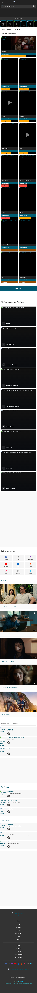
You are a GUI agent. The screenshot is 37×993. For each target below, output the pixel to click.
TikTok (6, 573)
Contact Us (18, 948)
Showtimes (18, 930)
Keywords (9, 29)
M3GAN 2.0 (5, 51)
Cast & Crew (4, 249)
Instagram (30, 559)
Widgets (30, 573)
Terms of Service (18, 954)
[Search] (34, 6)
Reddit (30, 566)
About (18, 945)
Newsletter (18, 573)
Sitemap (18, 951)
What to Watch (18, 933)
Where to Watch (5, 54)
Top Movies (5, 787)
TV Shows (18, 924)
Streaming (18, 927)
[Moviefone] (18, 2)
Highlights (18, 18)
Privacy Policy (18, 957)
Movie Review (10, 739)
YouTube (6, 566)
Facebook (6, 559)
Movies (3, 29)
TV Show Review (11, 731)
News (18, 939)
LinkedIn (18, 566)
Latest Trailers (6, 580)
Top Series (5, 820)
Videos (18, 936)
